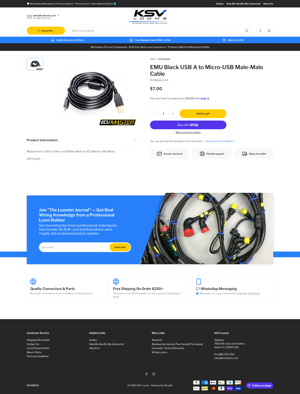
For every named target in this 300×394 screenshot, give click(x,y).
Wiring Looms (159, 352)
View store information (219, 141)
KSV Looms (143, 385)
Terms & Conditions (38, 356)
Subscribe (120, 247)
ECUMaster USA (159, 80)
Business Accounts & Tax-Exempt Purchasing (177, 344)
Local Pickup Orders (38, 348)
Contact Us (33, 344)
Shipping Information (38, 339)
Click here (254, 293)
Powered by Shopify (162, 385)
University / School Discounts (168, 348)
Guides (220, 3)
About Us (268, 3)
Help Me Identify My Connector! (243, 3)
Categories (47, 30)
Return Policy (34, 352)
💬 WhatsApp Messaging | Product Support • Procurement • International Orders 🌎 (71, 3)
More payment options (188, 132)
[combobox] (160, 31)
